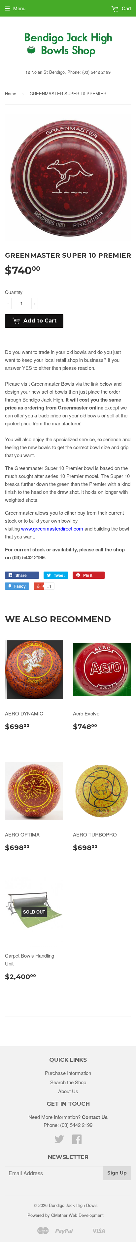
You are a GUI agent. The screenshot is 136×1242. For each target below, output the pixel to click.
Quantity (13, 292)
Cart (125, 8)
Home (10, 93)
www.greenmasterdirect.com (52, 528)
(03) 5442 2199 (76, 1124)
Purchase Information (68, 1072)
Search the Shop (68, 1082)
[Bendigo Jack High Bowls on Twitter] (59, 1140)
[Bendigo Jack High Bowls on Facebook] (77, 1140)
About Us (68, 1091)
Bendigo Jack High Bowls (73, 1205)
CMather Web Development (77, 1215)
